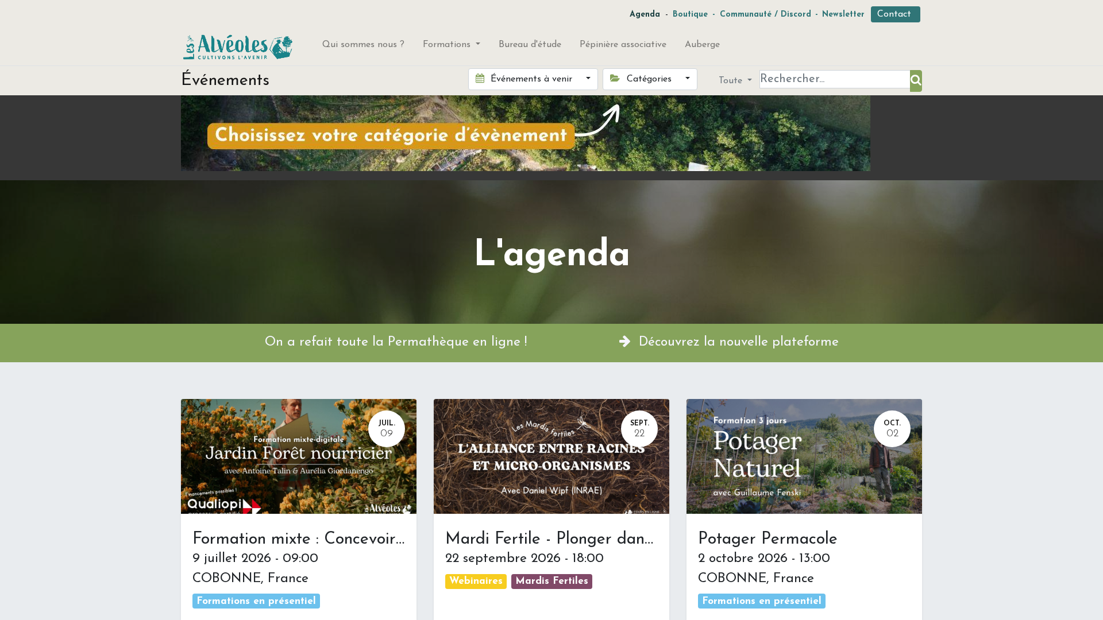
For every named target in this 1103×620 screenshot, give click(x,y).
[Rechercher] (916, 81)
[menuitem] (363, 47)
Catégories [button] (649, 79)
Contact (895, 14)
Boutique (690, 14)
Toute (732, 81)
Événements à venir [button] (531, 79)
